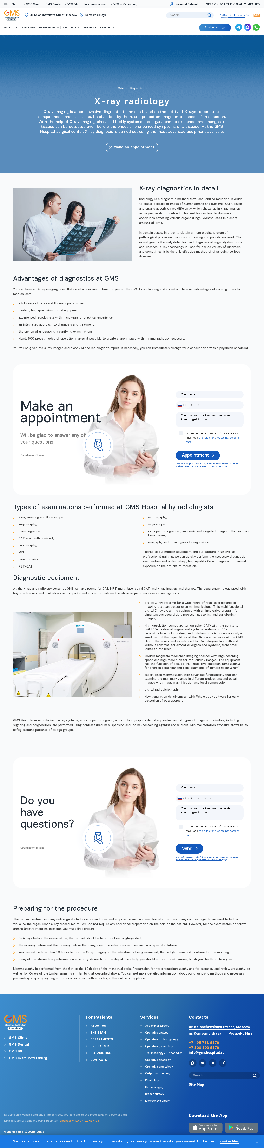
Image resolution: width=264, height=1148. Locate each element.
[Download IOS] (206, 1128)
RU (6, 4)
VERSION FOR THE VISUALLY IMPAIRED (233, 4)
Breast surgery (154, 1094)
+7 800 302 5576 (204, 1048)
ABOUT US (98, 1026)
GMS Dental (53, 4)
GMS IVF (72, 4)
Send (187, 848)
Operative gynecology (159, 1046)
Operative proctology (159, 1066)
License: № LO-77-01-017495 (79, 1120)
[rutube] (223, 1063)
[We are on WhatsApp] (256, 28)
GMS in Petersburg (125, 4)
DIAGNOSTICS (101, 1053)
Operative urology (156, 1032)
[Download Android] (241, 1128)
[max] (247, 28)
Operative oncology (158, 1060)
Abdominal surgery (157, 1026)
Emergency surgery (157, 1100)
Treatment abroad (95, 4)
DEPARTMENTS (102, 1039)
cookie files (229, 1141)
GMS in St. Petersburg (28, 1058)
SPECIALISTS (100, 1046)
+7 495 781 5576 (204, 1043)
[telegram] (238, 28)
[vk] (202, 1063)
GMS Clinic (33, 4)
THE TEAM (98, 1032)
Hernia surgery (154, 1087)
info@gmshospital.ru (206, 1053)
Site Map (196, 1085)
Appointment (195, 455)
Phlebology (152, 1080)
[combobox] (183, 405)
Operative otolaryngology (161, 1039)
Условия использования (210, 466)
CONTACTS (99, 1060)
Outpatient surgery (157, 1073)
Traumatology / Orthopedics (164, 1053)
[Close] (257, 1141)
